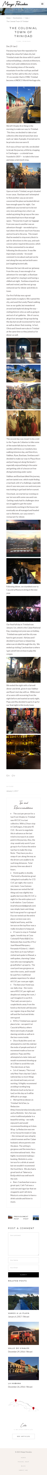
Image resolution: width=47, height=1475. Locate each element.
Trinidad (26, 41)
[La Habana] (23, 1368)
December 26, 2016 (16, 1387)
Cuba (26, 18)
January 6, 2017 (15, 1316)
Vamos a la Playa (18, 1313)
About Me (23, 1470)
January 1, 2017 (12, 791)
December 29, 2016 (16, 1351)
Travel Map (23, 1462)
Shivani (10, 786)
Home (8, 18)
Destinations (17, 18)
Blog (23, 1466)
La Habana (14, 1383)
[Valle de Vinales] (23, 1333)
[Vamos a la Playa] (23, 1298)
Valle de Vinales (18, 1348)
